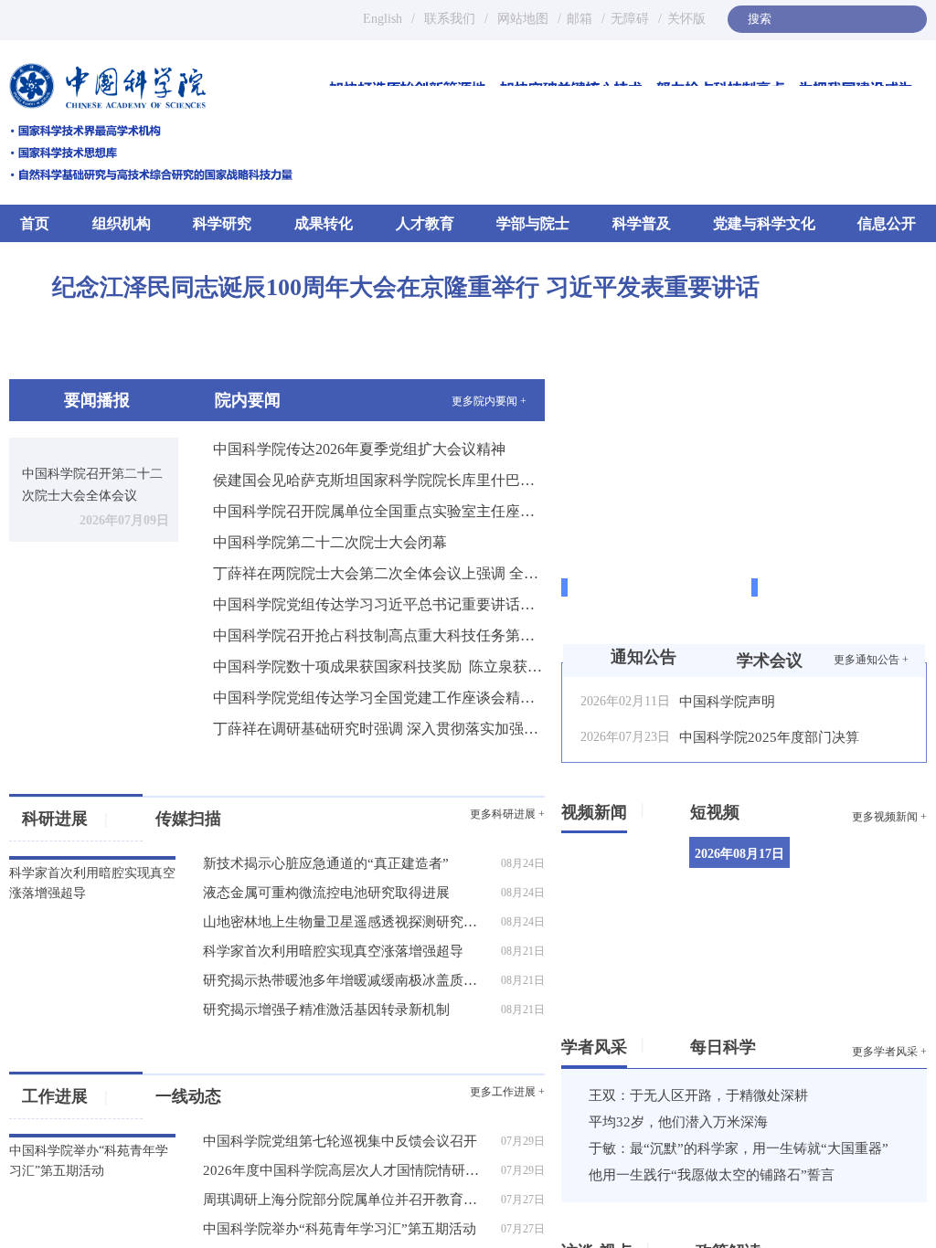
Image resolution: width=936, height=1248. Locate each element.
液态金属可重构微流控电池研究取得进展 (326, 892)
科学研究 (222, 223)
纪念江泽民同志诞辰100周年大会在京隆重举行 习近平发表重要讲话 (406, 287)
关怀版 (686, 19)
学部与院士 (532, 223)
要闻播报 (97, 400)
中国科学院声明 (727, 701)
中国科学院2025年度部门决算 (769, 737)
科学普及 (641, 223)
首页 (34, 223)
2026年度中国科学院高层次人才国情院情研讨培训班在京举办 (346, 1170)
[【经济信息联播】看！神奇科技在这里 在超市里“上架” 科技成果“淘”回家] (873, 871)
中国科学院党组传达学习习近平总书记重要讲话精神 (379, 604)
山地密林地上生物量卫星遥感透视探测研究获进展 (346, 922)
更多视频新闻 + (889, 816)
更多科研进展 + (507, 814)
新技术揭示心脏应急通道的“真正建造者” (326, 863)
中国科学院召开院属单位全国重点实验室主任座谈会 (379, 511)
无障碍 (630, 19)
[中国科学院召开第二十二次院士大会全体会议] (93, 445)
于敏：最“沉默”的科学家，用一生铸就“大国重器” (738, 1148)
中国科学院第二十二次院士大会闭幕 (330, 542)
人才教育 (425, 223)
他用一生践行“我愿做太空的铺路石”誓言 (712, 1175)
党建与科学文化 (764, 223)
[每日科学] (763, 1043)
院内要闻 (248, 400)
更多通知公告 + (871, 659)
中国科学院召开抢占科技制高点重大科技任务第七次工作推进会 (379, 635)
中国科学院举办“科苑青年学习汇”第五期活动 (339, 1229)
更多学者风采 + (889, 1051)
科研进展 (65, 818)
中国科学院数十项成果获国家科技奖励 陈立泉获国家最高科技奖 (379, 666)
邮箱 (579, 19)
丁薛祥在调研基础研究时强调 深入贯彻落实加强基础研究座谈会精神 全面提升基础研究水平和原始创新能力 (379, 728)
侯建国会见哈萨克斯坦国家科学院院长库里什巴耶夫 (379, 480)
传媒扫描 (188, 818)
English (382, 19)
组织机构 (121, 223)
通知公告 (643, 657)
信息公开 (886, 223)
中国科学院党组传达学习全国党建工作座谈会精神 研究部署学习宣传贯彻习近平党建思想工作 (379, 697)
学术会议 (770, 660)
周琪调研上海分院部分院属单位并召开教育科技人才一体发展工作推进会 (346, 1199)
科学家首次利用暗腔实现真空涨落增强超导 (333, 951)
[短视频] (746, 808)
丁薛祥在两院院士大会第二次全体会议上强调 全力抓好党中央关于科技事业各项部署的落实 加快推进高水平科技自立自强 (379, 573)
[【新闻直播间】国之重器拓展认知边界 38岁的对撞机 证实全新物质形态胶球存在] (873, 960)
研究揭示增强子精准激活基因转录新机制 (326, 1009)
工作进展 (65, 1096)
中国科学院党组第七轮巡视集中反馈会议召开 (340, 1141)
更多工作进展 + (507, 1091)
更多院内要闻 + (489, 401)
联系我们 (449, 19)
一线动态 (188, 1096)
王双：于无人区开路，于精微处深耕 (698, 1095)
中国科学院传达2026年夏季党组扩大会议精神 (359, 449)
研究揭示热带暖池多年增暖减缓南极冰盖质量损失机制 (346, 980)
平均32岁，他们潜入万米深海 (678, 1122)
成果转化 (323, 223)
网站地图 (521, 19)
